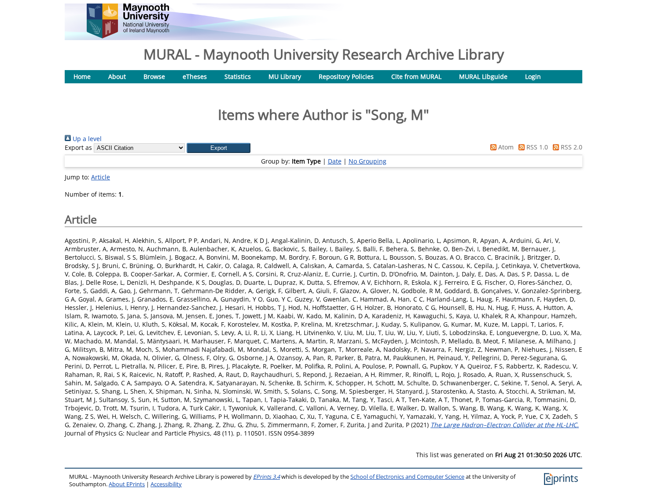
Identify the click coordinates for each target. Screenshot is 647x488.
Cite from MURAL (416, 76)
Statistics (237, 76)
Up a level (86, 138)
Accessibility (166, 484)
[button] (218, 148)
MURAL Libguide (483, 76)
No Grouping (367, 161)
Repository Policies (346, 76)
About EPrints (127, 484)
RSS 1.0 (536, 147)
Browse (154, 76)
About (117, 76)
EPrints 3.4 (266, 477)
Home (82, 76)
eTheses (195, 76)
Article (100, 177)
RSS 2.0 (570, 147)
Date (335, 161)
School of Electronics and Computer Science (407, 477)
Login (533, 76)
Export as (78, 147)
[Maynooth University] (128, 36)
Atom (505, 147)
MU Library (284, 76)
